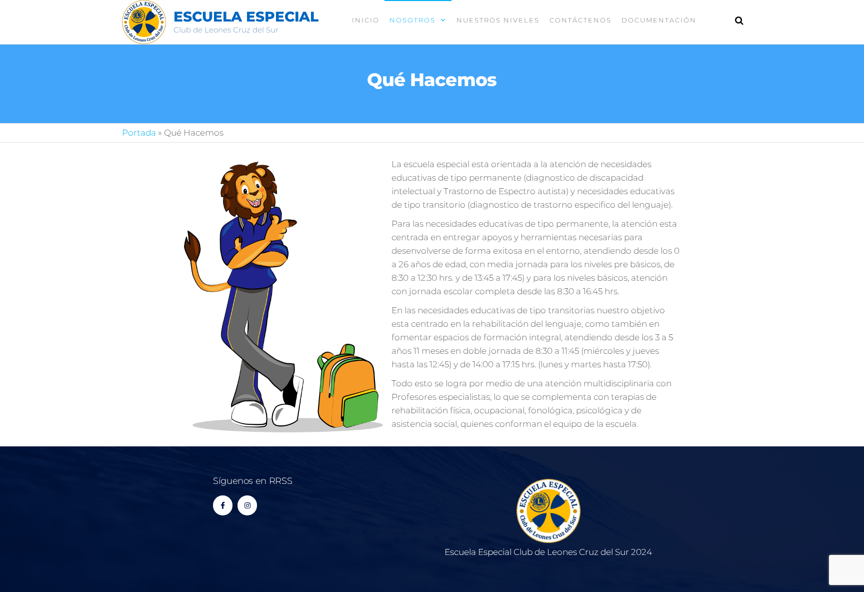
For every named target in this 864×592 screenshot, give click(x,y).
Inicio (366, 20)
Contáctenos (581, 20)
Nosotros (413, 20)
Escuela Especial (246, 16)
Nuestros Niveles (498, 20)
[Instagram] (247, 505)
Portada (139, 133)
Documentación (659, 20)
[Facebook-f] (222, 505)
